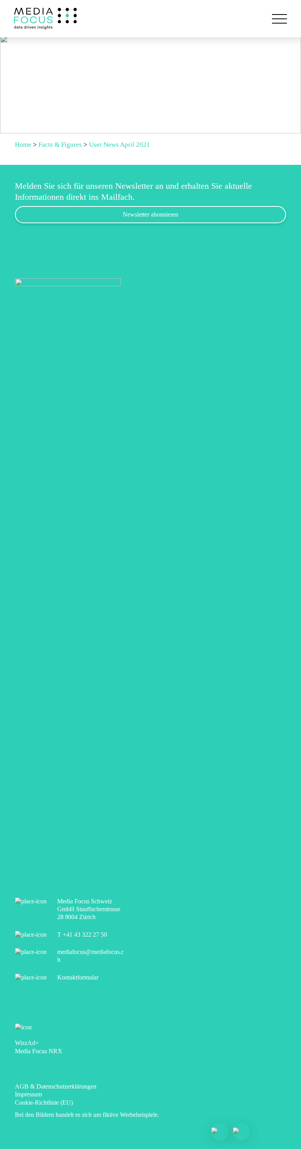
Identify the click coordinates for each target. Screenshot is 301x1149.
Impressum (28, 1094)
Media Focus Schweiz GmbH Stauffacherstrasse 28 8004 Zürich (88, 909)
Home (23, 144)
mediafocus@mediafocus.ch (90, 955)
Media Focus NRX (38, 1051)
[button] (279, 19)
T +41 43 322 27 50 (82, 934)
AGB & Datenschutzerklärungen (55, 1086)
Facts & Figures (60, 144)
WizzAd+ (27, 1043)
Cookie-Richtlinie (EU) (44, 1102)
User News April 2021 (119, 144)
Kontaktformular (77, 977)
